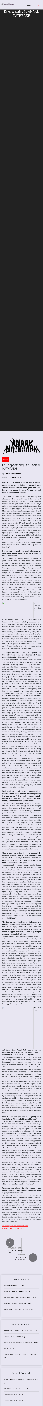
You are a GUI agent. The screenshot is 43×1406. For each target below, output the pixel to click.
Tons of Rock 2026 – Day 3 (13, 1400)
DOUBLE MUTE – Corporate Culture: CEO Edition (21, 1342)
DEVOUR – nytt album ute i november (17, 1303)
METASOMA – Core (10, 1348)
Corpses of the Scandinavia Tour (20, 1258)
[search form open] (37, 4)
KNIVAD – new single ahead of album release (20, 1297)
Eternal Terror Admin (13, 473)
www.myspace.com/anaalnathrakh (15, 1226)
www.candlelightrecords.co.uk (13, 1228)
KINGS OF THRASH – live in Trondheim (17, 1389)
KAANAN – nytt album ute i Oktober (17, 1292)
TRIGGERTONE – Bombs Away (14, 1337)
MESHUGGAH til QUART (15, 1251)
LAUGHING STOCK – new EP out (15, 1286)
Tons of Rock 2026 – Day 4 (13, 1395)
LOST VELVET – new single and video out (18, 1309)
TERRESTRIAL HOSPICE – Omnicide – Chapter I (20, 1331)
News (5, 459)
